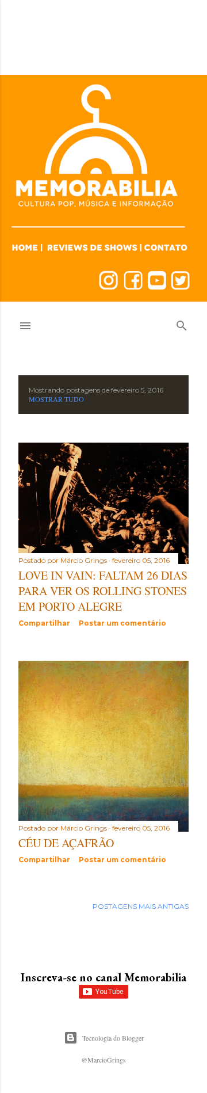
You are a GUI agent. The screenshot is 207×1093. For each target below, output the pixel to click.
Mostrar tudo (56, 398)
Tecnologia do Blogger (113, 1037)
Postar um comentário (122, 623)
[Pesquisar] (182, 323)
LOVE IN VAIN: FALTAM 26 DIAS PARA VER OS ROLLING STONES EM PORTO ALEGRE (102, 591)
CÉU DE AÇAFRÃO (66, 843)
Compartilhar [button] (44, 623)
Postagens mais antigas (141, 906)
